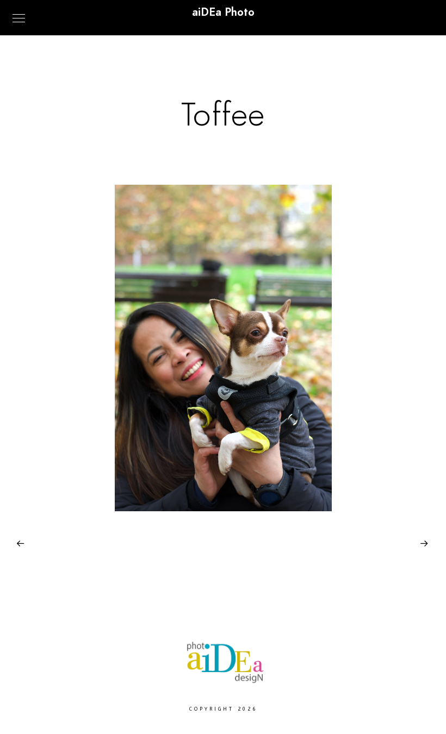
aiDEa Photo (223, 12)
